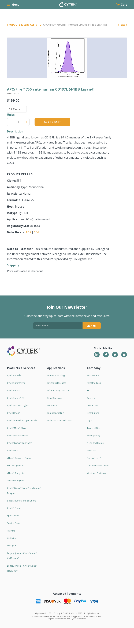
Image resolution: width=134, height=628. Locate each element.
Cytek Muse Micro (17, 428)
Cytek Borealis (14, 375)
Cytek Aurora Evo (16, 382)
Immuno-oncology (56, 375)
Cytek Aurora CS (15, 398)
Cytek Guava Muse (17, 435)
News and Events (95, 442)
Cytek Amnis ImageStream (22, 420)
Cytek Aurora (14, 390)
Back (124, 24)
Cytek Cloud (14, 508)
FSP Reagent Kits (15, 465)
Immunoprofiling (55, 412)
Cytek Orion (13, 412)
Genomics (52, 405)
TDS (28, 232)
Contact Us (92, 405)
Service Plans (13, 523)
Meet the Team (94, 382)
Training (11, 530)
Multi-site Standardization (59, 420)
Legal (89, 420)
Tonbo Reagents (15, 480)
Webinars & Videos (96, 473)
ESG (89, 390)
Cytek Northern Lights (18, 405)
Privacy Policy (93, 435)
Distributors (93, 412)
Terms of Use (93, 428)
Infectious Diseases (56, 382)
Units (11, 115)
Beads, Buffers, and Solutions (21, 500)
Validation (12, 538)
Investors (91, 450)
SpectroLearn (94, 458)
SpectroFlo (13, 515)
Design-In (11, 545)
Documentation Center (98, 465)
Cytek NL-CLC (14, 450)
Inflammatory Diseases (58, 390)
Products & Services (21, 24)
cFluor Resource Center (19, 458)
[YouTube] (124, 354)
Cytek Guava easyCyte (19, 442)
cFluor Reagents (15, 473)
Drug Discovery (54, 398)
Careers (91, 398)
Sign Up (91, 325)
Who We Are (93, 375)
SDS (36, 232)
